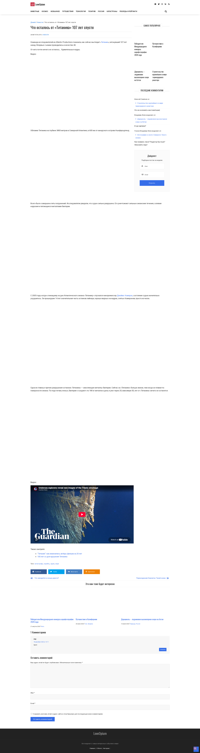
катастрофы (39, 564)
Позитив (92, 11)
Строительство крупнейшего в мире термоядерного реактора (159, 75)
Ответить (162, 649)
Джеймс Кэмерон (125, 295)
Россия (101, 11)
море (57, 564)
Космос (45, 11)
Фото (42, 626)
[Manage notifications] (195, 748)
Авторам (106, 748)
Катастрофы (112, 11)
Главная (92, 748)
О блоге (99, 748)
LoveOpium (38, 4)
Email (33, 703)
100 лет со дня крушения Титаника (52, 556)
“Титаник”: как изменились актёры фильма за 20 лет (59, 554)
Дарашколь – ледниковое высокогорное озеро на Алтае (141, 75)
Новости (40, 22)
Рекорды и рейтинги (128, 11)
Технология (81, 11)
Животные (35, 11)
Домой (33, 22)
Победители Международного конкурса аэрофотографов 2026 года (140, 49)
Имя (33, 693)
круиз (52, 564)
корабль (47, 564)
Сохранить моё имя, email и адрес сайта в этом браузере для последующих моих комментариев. (68, 714)
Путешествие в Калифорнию (157, 45)
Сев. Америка (89, 624)
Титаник (104, 42)
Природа (132, 624)
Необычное (55, 11)
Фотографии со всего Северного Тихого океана (150, 136)
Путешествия (67, 11)
